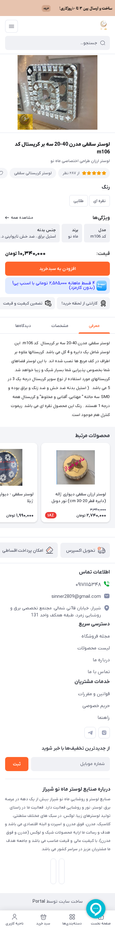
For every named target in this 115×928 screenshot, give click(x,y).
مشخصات (59, 326)
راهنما (103, 717)
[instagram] (104, 732)
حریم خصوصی (96, 706)
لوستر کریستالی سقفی (33, 173)
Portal (39, 902)
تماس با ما (99, 672)
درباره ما (101, 660)
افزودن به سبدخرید (57, 269)
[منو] (11, 26)
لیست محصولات (93, 648)
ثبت (17, 764)
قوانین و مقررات (94, 694)
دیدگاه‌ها (23, 326)
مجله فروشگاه (95, 636)
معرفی (94, 326)
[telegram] (90, 732)
